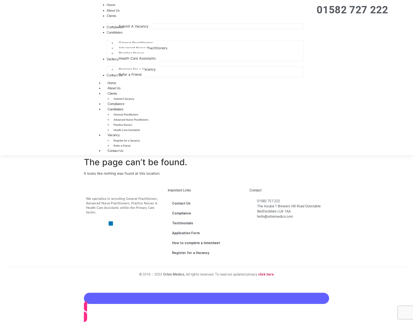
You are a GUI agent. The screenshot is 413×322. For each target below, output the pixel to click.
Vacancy (114, 135)
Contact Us (115, 151)
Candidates (115, 109)
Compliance (116, 104)
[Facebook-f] (88, 223)
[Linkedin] (111, 223)
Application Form (186, 233)
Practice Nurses (123, 124)
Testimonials (182, 223)
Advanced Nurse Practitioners (131, 119)
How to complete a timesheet (196, 243)
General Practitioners (126, 114)
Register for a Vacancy (127, 140)
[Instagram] (103, 223)
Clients (112, 93)
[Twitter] (96, 223)
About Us (114, 88)
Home (112, 83)
